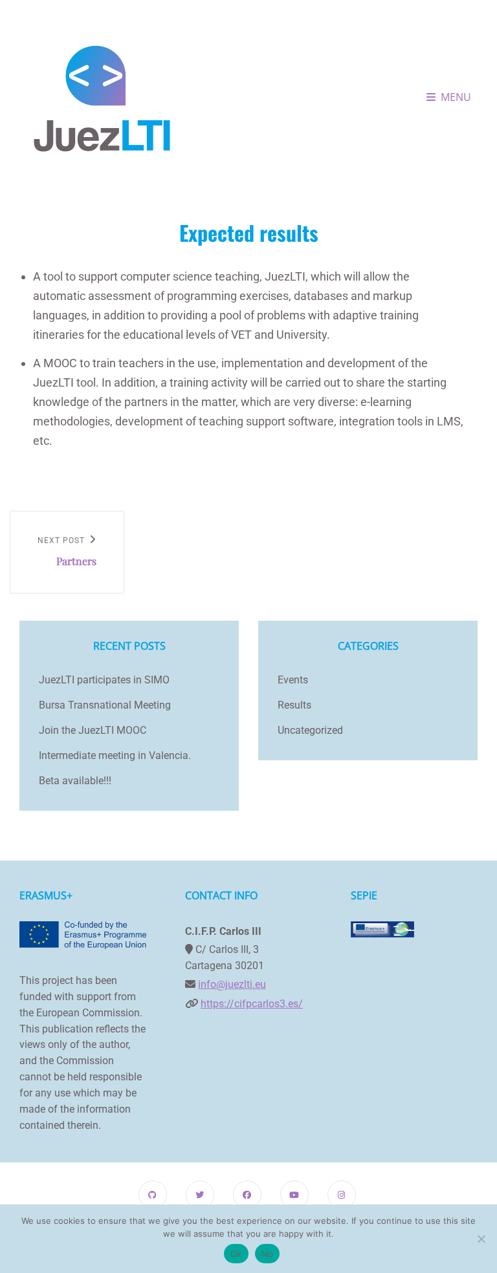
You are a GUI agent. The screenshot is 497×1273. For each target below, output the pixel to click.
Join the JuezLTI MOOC (92, 730)
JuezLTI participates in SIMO (104, 680)
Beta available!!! (75, 781)
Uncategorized (310, 730)
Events (293, 680)
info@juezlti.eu (232, 984)
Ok (236, 1253)
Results (294, 705)
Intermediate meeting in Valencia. (115, 755)
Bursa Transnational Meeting (105, 705)
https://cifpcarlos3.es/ (252, 1004)
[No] (480, 1238)
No (267, 1253)
